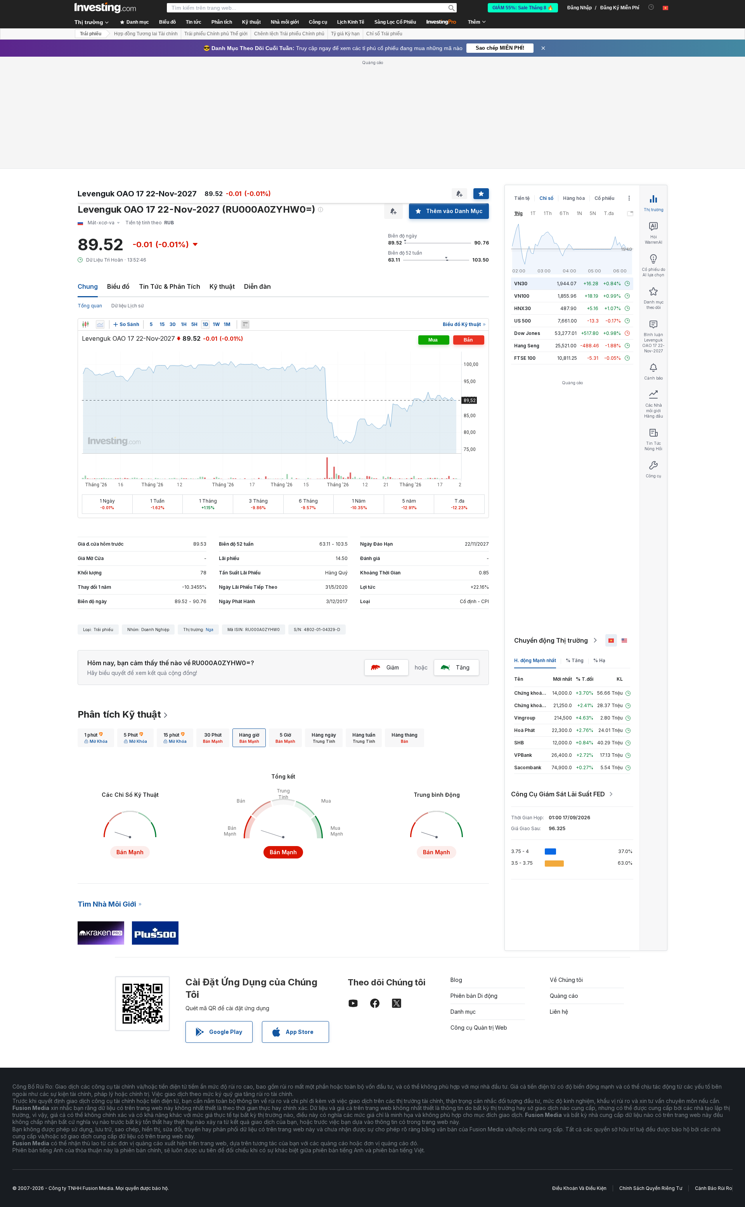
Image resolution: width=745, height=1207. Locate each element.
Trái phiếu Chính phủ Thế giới (216, 33)
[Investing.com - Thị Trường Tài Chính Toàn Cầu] (105, 7)
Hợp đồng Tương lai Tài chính (146, 33)
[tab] (96, 737)
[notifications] (651, 7)
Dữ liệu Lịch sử (127, 306)
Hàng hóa (574, 198)
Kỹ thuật (222, 286)
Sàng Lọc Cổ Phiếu (395, 22)
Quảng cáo (564, 995)
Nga (209, 629)
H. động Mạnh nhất (535, 660)
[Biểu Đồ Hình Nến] (85, 324)
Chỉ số (546, 198)
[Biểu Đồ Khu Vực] (100, 324)
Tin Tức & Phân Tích (169, 286)
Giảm (392, 667)
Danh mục (463, 1011)
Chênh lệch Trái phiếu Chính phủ (289, 33)
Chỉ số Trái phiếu (384, 33)
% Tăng (575, 660)
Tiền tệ (522, 198)
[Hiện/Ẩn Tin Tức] (245, 324)
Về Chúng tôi (566, 979)
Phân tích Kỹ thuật (119, 714)
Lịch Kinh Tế (350, 22)
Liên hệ (559, 1011)
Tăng (463, 667)
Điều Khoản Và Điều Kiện (579, 1188)
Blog (456, 979)
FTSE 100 (524, 358)
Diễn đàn (257, 286)
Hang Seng (526, 346)
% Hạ (599, 660)
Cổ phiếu (604, 198)
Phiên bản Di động (473, 995)
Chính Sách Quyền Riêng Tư (650, 1188)
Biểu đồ (118, 286)
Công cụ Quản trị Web (478, 1027)
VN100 (521, 296)
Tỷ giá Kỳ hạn (345, 33)
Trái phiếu (90, 33)
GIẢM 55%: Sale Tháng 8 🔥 (522, 7)
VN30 (520, 283)
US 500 (522, 321)
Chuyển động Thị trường (551, 640)
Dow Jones (527, 333)
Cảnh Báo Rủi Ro (713, 1188)
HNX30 (522, 308)
